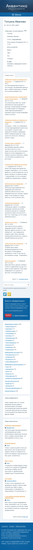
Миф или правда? (10, 261)
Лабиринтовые (10, 331)
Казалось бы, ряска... (11, 222)
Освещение (9, 369)
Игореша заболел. (10, 443)
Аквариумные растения (12, 352)
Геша (8, 445)
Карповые (9, 329)
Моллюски (9, 386)
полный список (23, 279)
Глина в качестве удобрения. (14, 243)
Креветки (9, 383)
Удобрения (9, 357)
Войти (8, 315)
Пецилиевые (10, 333)
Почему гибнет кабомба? (13, 143)
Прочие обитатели (11, 381)
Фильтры (9, 374)
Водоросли (9, 359)
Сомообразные (10, 338)
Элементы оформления (13, 378)
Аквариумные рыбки (11, 324)
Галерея (11, 526)
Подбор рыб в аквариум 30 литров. (16, 164)
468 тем (25, 517)
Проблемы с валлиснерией (13, 425)
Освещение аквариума (12, 203)
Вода (7, 371)
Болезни (8, 345)
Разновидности (11, 355)
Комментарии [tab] (9, 75)
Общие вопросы (10, 391)
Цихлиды (9, 336)
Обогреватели (10, 376)
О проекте (4, 526)
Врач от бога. (9, 461)
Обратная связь (21, 526)
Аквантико (16, 5)
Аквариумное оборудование (14, 364)
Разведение (9, 349)
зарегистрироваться (21, 315)
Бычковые (9, 340)
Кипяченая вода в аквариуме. (14, 184)
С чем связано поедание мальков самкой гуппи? (15, 497)
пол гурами (8, 478)
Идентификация (11, 342)
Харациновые (10, 326)
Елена (8, 500)
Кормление (9, 347)
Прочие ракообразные (13, 388)
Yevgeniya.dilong (11, 481)
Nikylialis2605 (10, 428)
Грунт (7, 367)
